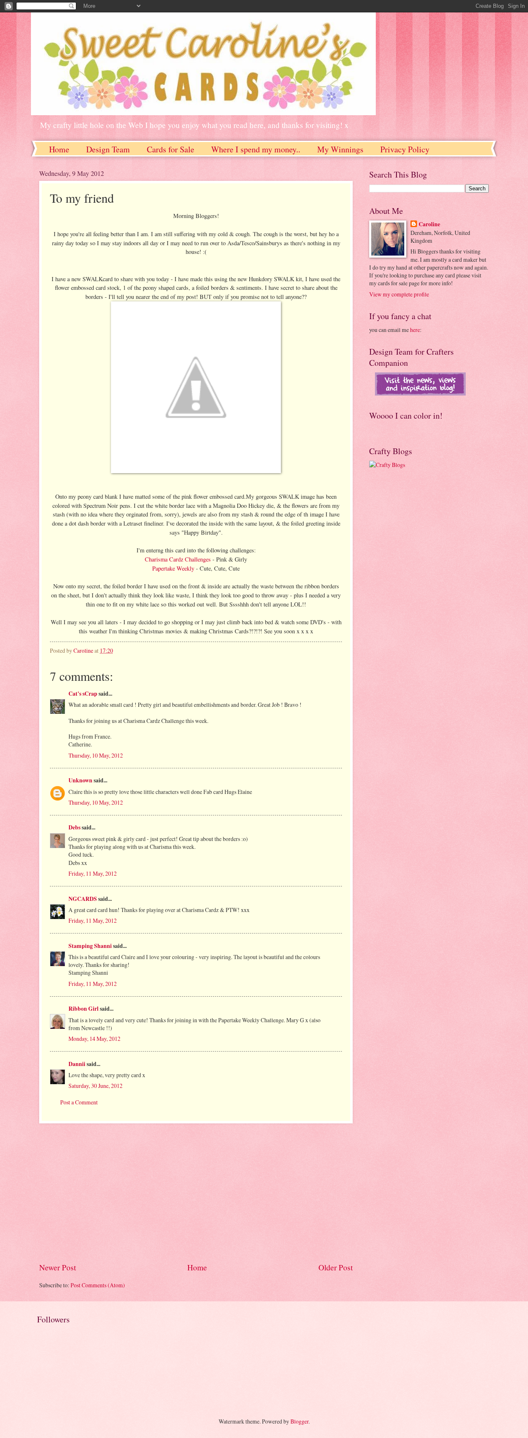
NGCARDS (82, 899)
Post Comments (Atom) (98, 1285)
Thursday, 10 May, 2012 (95, 755)
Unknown (80, 780)
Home (59, 149)
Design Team (108, 149)
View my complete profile (399, 294)
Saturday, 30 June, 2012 (95, 1086)
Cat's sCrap (82, 693)
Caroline (429, 224)
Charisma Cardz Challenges (178, 559)
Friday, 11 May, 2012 (92, 873)
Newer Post (57, 1267)
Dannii (76, 1064)
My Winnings (340, 149)
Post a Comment (79, 1102)
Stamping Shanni (90, 946)
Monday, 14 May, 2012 (94, 1038)
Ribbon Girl (83, 1008)
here (415, 330)
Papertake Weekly (174, 568)
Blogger (299, 1421)
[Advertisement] (196, 1193)
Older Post (335, 1267)
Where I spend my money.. (255, 149)
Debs (74, 827)
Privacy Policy (404, 149)
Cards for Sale (170, 149)
